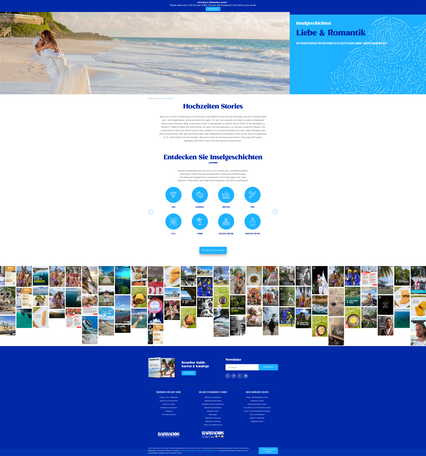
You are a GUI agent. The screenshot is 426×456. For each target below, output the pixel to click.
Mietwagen (213, 414)
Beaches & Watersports (169, 401)
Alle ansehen (189, 373)
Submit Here (213, 9)
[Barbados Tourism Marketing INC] (169, 434)
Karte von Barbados (257, 414)
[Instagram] (228, 376)
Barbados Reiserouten (213, 401)
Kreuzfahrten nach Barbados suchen (257, 408)
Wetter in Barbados (257, 418)
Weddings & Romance (168, 408)
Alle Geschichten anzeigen (213, 250)
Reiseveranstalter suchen (257, 404)
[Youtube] (246, 376)
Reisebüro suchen (257, 401)
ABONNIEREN (268, 367)
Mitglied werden (257, 421)
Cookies (183, 450)
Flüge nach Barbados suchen (257, 397)
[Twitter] (234, 376)
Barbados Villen (213, 411)
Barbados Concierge (213, 418)
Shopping (168, 411)
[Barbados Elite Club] (213, 434)
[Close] (424, 2)
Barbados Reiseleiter (213, 421)
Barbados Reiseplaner (213, 397)
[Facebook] (240, 376)
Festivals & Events (169, 414)
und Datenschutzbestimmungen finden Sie (202, 450)
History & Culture (168, 404)
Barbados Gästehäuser (213, 408)
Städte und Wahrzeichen (213, 425)
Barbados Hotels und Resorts (213, 404)
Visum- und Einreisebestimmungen (257, 411)
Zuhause (151, 98)
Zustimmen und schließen (268, 450)
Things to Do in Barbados (168, 397)
